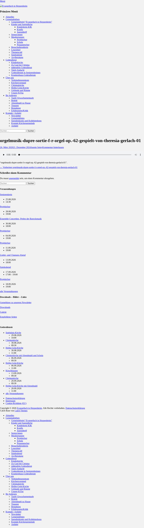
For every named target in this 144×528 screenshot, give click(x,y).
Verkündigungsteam (20, 80)
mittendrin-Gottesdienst (21, 67)
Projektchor (22, 39)
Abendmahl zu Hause (21, 103)
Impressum (10, 401)
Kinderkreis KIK (24, 27)
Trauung (15, 105)
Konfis (20, 29)
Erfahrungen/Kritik (19, 110)
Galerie (3, 312)
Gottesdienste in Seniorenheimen (25, 72)
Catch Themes (21, 410)
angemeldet (14, 178)
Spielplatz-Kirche (13, 332)
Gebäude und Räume (20, 90)
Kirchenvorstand (18, 83)
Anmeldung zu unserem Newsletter (15, 302)
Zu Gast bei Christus (20, 65)
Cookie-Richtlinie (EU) (16, 403)
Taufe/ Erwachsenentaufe (22, 98)
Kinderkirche (17, 62)
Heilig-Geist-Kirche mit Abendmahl (21, 386)
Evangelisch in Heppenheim (29, 408)
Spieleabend (16, 55)
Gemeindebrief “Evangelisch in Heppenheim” (31, 22)
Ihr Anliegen (11, 95)
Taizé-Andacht (17, 70)
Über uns (10, 77)
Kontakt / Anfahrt (13, 113)
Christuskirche (17, 85)
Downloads (5, 307)
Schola (20, 42)
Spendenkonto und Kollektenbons (26, 121)
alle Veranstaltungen (9, 291)
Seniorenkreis (6, 194)
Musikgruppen (17, 37)
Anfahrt (14, 126)
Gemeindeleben (13, 19)
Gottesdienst (11, 60)
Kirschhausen (12, 370)
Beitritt (14, 100)
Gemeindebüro (17, 118)
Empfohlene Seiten (8, 317)
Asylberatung (17, 57)
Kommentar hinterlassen (53, 147)
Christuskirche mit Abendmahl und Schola (24, 355)
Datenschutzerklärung (15, 398)
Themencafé (16, 52)
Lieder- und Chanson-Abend (13, 255)
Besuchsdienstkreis (19, 47)
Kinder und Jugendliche (21, 24)
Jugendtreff (22, 32)
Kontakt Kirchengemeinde (23, 123)
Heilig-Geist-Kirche (20, 88)
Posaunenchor (23, 45)
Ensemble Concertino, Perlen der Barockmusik (21, 219)
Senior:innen (16, 34)
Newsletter (16, 115)
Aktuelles (10, 17)
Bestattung (16, 108)
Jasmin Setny (36, 147)
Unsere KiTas (17, 93)
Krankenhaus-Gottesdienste (23, 75)
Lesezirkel (15, 50)
